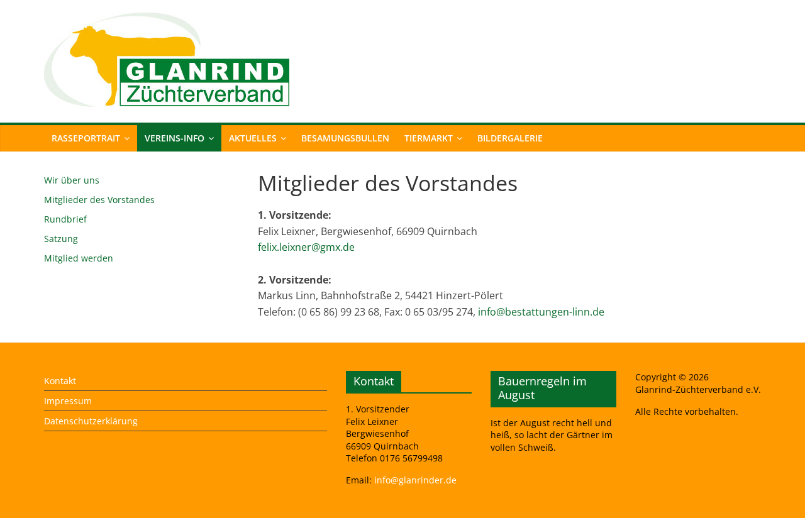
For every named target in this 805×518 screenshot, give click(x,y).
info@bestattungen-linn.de (541, 312)
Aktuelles (253, 138)
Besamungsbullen (345, 138)
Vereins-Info (174, 138)
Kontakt (60, 381)
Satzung (61, 239)
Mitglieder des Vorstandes (99, 200)
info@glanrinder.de (415, 480)
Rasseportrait (86, 138)
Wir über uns (71, 180)
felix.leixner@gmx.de (306, 247)
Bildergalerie (510, 138)
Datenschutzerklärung (91, 421)
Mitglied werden (78, 258)
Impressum (68, 401)
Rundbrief (65, 219)
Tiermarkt (428, 138)
